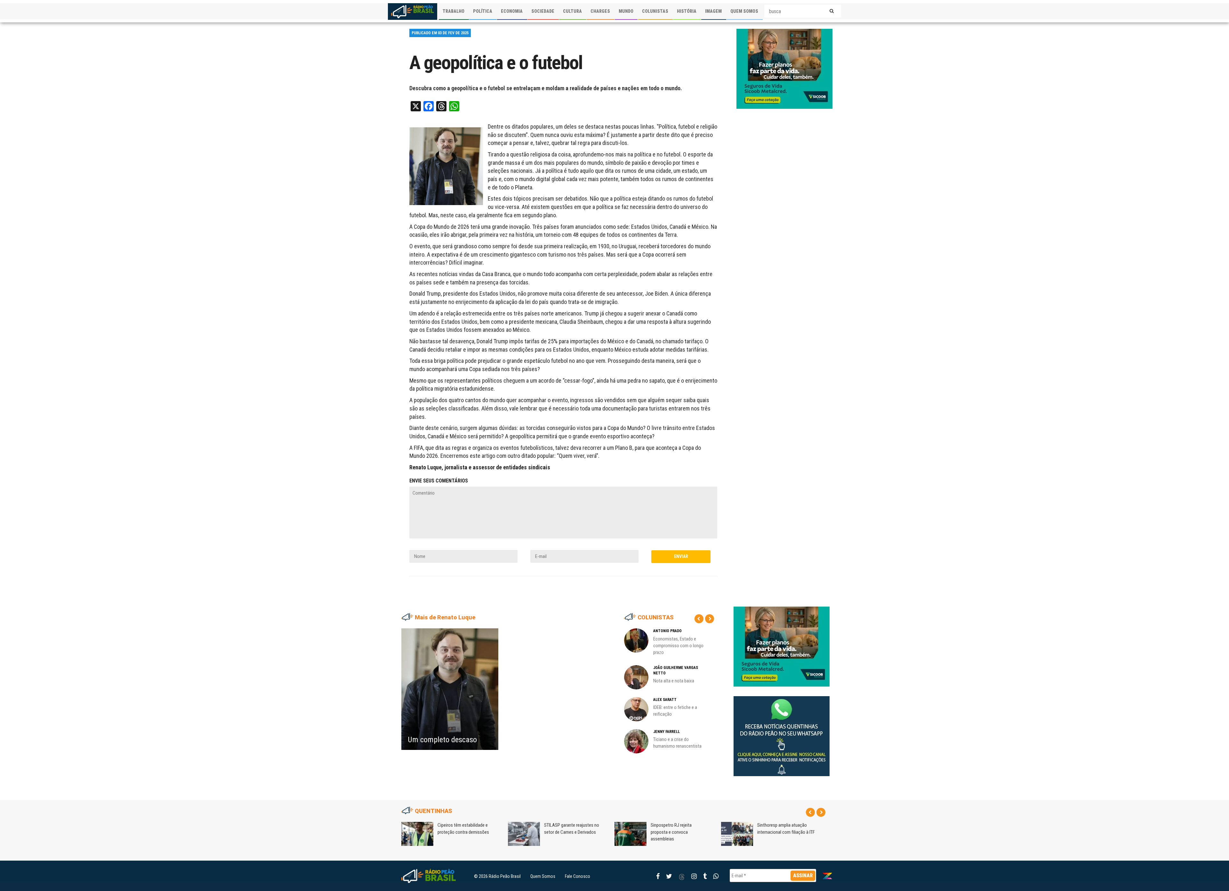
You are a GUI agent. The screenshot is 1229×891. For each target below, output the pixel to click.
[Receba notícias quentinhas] (782, 731)
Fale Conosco (577, 876)
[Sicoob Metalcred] (784, 68)
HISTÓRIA (686, 11)
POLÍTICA (482, 11)
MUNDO (626, 11)
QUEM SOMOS (744, 11)
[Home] (412, 11)
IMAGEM (713, 11)
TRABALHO (453, 11)
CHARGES (600, 11)
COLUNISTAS (655, 11)
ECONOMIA (512, 11)
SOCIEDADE (542, 11)
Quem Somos (542, 876)
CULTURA (572, 11)
